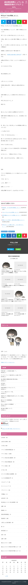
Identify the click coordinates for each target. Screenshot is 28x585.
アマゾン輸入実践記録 (7, 461)
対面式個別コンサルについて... (8, 387)
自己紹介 (3, 383)
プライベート (5, 490)
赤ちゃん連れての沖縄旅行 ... (8, 404)
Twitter (11, 249)
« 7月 (6, 576)
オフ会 (4, 469)
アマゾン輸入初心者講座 (8, 457)
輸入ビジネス (12, 231)
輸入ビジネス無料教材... (7, 400)
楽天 (3, 534)
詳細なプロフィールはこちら (8, 362)
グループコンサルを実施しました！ (10, 212)
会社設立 (4, 498)
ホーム (2, 11)
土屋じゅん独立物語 (7, 522)
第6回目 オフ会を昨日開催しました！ (11, 207)
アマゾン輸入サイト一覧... (7, 391)
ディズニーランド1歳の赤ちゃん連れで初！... (12, 375)
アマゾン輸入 (6, 453)
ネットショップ (5, 486)
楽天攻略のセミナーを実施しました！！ (11, 215)
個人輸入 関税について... (7, 408)
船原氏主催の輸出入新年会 (13, 54)
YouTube (12, 11)
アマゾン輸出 (5, 465)
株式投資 (4, 530)
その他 (4, 445)
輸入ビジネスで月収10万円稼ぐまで (11, 546)
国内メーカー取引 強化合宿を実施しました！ (13, 220)
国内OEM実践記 (6, 514)
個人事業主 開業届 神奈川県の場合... (9, 379)
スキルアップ (4, 231)
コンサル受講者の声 (7, 478)
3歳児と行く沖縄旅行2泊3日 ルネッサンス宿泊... (12, 396)
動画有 (3, 510)
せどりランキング (5, 425)
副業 (3, 506)
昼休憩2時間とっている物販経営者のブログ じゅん (14, 4)
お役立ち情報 (5, 441)
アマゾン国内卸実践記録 (8, 449)
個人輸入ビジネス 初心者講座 (9, 502)
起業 (3, 538)
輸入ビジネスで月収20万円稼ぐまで (10, 550)
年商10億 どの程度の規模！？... (9, 371)
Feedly (18, 249)
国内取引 (4, 518)
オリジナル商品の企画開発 (8, 474)
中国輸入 (4, 494)
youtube (4, 437)
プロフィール (6, 11)
